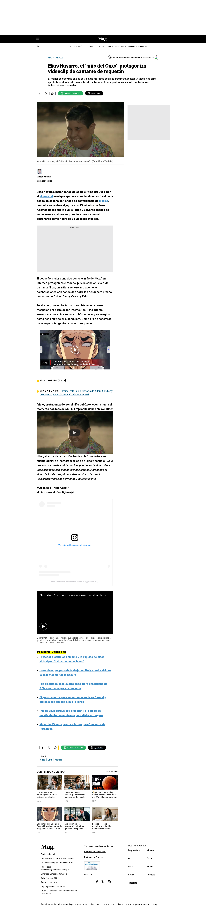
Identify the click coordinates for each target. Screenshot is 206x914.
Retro (150, 866)
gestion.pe (82, 904)
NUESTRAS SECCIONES (137, 846)
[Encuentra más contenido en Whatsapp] (52, 93)
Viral (50, 759)
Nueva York (99, 46)
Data (149, 858)
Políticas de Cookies (93, 857)
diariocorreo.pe (125, 904)
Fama (130, 866)
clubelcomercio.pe (65, 904)
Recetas (151, 874)
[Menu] (39, 39)
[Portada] (48, 851)
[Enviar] (37, 46)
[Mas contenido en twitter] (103, 882)
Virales (131, 874)
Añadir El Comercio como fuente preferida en (133, 57)
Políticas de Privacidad (95, 852)
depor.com (95, 904)
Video (42, 759)
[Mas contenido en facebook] (97, 882)
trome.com (109, 904)
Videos (150, 850)
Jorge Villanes (44, 176)
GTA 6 (109, 46)
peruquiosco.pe (142, 904)
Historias (132, 882)
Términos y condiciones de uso (98, 846)
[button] (43, 626)
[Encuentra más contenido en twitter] (46, 93)
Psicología (131, 46)
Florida (72, 46)
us (129, 858)
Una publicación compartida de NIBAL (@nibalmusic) (74, 582)
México (58, 759)
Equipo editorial (48, 854)
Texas (90, 46)
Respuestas (134, 850)
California (81, 46)
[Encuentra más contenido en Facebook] (40, 93)
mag (155, 904)
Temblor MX (142, 46)
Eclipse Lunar (119, 46)
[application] (75, 612)
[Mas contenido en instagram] (109, 882)
